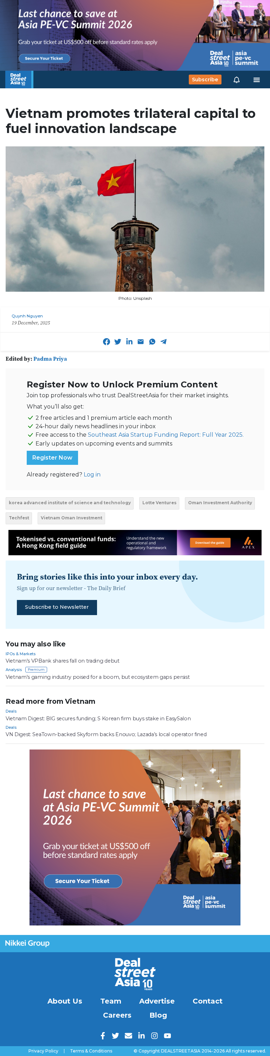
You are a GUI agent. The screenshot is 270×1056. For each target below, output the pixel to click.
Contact (208, 1001)
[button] (236, 79)
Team (110, 1001)
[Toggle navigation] (256, 79)
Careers (117, 1015)
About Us (64, 1001)
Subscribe (205, 79)
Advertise (157, 1001)
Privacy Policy (43, 1051)
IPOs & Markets (21, 653)
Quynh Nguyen (27, 316)
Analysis (14, 669)
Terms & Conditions (91, 1051)
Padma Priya (50, 358)
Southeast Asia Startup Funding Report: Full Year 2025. (166, 434)
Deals (11, 711)
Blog (158, 1015)
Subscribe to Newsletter (57, 607)
